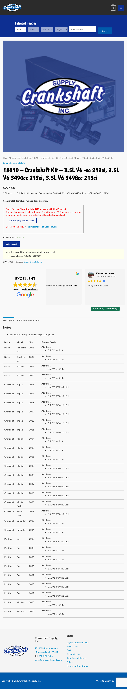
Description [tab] (8, 320)
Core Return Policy (15, 226)
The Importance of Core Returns (41, 226)
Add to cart (11, 244)
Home (6, 158)
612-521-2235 (46, 656)
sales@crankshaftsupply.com (48, 660)
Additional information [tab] (28, 320)
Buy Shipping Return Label (21, 220)
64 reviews (31, 289)
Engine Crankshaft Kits (20, 158)
